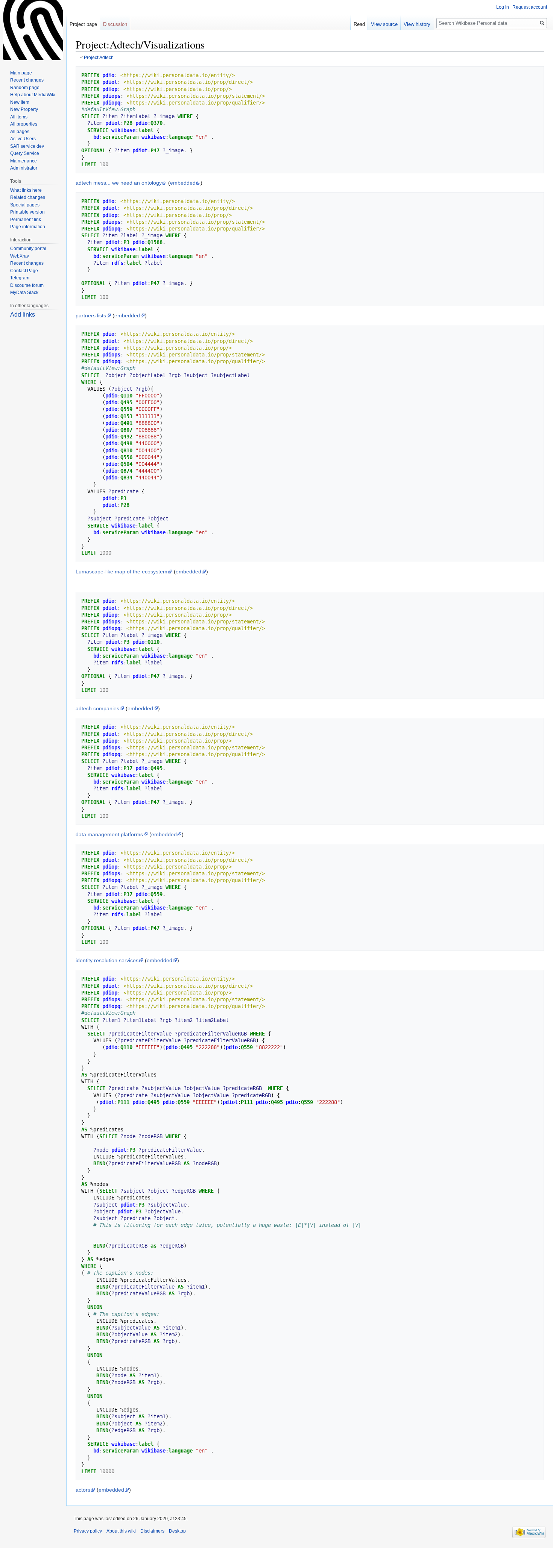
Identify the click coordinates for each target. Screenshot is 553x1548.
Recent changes (27, 80)
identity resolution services (107, 960)
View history (417, 24)
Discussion (115, 24)
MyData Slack (24, 292)
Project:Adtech (99, 57)
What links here (26, 190)
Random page (25, 87)
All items (18, 117)
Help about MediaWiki (32, 94)
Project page (83, 24)
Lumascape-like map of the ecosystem (121, 572)
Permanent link (25, 219)
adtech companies (97, 708)
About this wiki (121, 1531)
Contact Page (24, 270)
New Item (19, 102)
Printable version (27, 212)
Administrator (23, 168)
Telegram (19, 277)
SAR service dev (27, 146)
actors (83, 1490)
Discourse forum (27, 285)
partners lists (91, 315)
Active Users (23, 138)
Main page (21, 73)
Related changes (27, 197)
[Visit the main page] (33, 30)
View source (384, 24)
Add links (22, 314)
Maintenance (23, 161)
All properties (23, 124)
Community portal (28, 248)
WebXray (19, 256)
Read (359, 24)
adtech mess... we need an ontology (119, 183)
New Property (24, 109)
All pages (19, 131)
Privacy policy (88, 1531)
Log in (502, 7)
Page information (27, 226)
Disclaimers (152, 1531)
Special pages (25, 205)
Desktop (177, 1531)
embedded (183, 183)
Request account (529, 7)
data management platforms (109, 834)
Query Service (24, 153)
